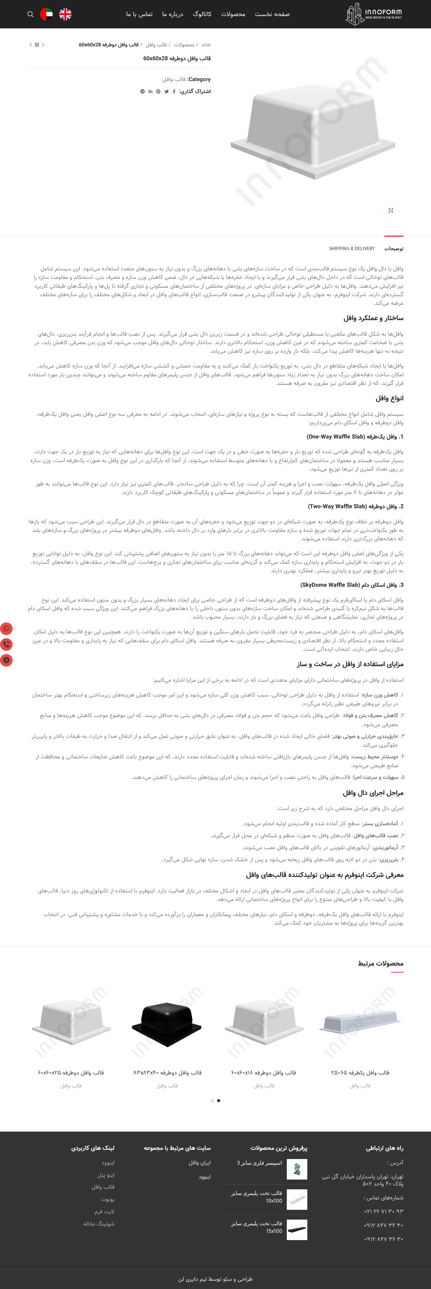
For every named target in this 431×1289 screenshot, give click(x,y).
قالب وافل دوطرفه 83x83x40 (167, 1072)
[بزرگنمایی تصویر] (391, 210)
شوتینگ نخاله (99, 1224)
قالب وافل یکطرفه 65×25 (360, 1072)
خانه (205, 45)
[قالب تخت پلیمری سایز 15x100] (297, 1230)
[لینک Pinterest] (158, 91)
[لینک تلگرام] (143, 91)
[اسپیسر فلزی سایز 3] (297, 1169)
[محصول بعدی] (30, 45)
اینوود (205, 1177)
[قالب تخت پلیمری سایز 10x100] (297, 1199)
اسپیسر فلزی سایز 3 (259, 1162)
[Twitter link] (166, 91)
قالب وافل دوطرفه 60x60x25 (71, 1072)
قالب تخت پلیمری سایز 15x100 (256, 1227)
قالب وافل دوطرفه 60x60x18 (263, 1072)
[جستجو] (30, 14)
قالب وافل (155, 45)
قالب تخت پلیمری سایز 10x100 (256, 1197)
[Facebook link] (174, 91)
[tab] (394, 245)
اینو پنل (106, 1175)
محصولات (183, 45)
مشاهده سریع (321, 989)
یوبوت (108, 1199)
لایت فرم (105, 1211)
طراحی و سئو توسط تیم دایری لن (215, 1279)
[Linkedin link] (150, 91)
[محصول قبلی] (43, 45)
